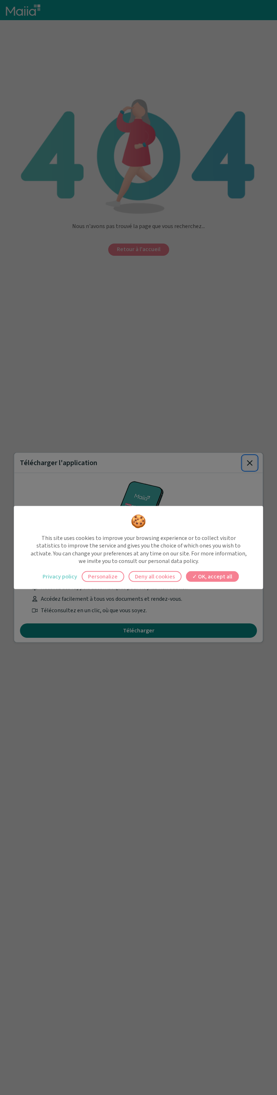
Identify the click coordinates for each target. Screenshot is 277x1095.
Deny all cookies (155, 576)
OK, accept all (214, 576)
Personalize (103, 576)
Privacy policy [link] (60, 576)
